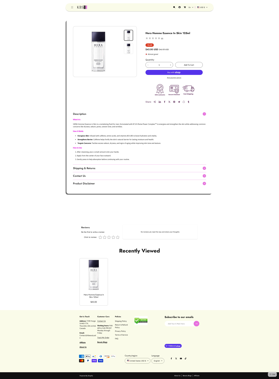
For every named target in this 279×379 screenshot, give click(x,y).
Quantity (149, 60)
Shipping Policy (121, 321)
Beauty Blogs (187, 375)
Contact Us (101, 321)
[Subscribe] (196, 323)
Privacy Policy (120, 331)
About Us (177, 375)
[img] (152, 38)
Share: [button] (148, 102)
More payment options (174, 78)
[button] (72, 7)
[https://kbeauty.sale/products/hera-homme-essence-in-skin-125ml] (159, 101)
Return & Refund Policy (121, 326)
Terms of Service (121, 335)
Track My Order (103, 338)
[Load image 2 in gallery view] (128, 48)
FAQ (116, 339)
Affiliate (196, 375)
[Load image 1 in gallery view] (128, 35)
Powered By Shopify (86, 375)
